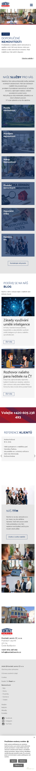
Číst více (9, 342)
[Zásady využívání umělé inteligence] (18, 306)
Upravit (13, 761)
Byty (4, 688)
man (12, 681)
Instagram (9, 721)
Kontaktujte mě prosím (18, 263)
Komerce (6, 697)
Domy (5, 691)
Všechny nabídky (27, 58)
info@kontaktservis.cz (11, 652)
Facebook (9, 718)
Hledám (4, 704)
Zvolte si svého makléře (16, 537)
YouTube (9, 724)
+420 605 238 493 (24, 415)
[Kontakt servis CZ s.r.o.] (12, 4)
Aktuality (4, 710)
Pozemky (6, 694)
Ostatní (5, 699)
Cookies (4, 677)
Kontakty (4, 713)
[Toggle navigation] (31, 5)
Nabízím (4, 707)
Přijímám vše (18, 765)
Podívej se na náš (16, 285)
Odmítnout (23, 761)
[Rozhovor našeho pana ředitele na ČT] (18, 358)
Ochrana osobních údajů (10, 673)
